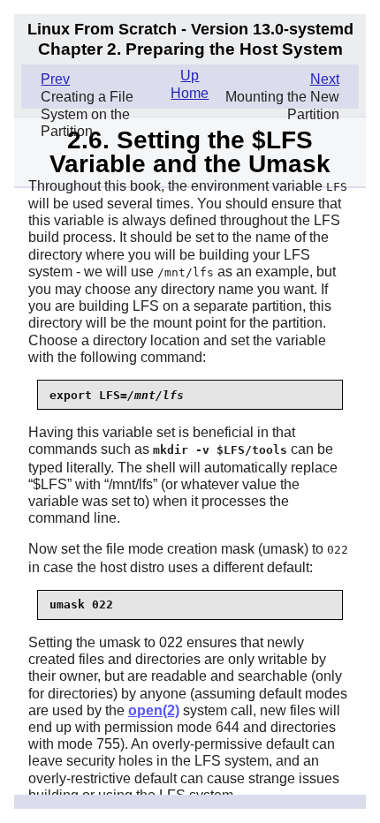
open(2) (153, 710)
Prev (55, 79)
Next (324, 79)
